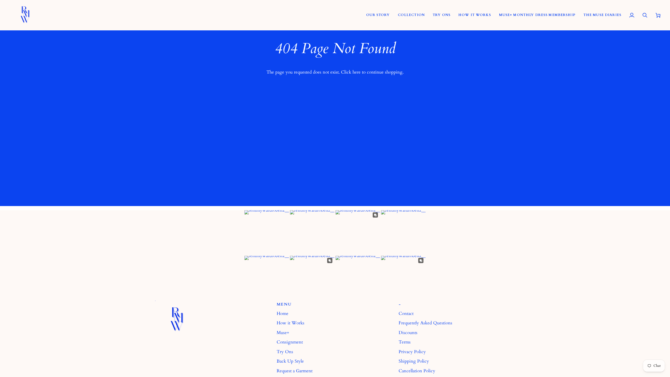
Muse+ (283, 333)
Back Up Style (290, 361)
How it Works (290, 323)
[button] (411, 15)
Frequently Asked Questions (425, 323)
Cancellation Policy (417, 371)
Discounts (408, 333)
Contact (406, 314)
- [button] (400, 304)
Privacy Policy (412, 352)
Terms (405, 342)
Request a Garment (294, 371)
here (357, 72)
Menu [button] (284, 304)
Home (282, 314)
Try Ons (285, 352)
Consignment (290, 342)
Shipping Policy (414, 361)
